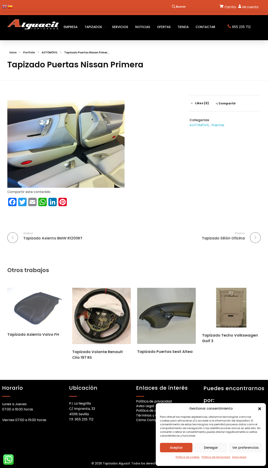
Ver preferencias (245, 447)
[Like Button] (191, 103)
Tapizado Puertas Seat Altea (165, 351)
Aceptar (176, 447)
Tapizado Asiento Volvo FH (33, 334)
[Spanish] (10, 6)
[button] (260, 408)
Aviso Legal (145, 406)
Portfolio (29, 52)
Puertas (217, 125)
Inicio (13, 52)
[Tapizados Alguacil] (33, 24)
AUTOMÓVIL (50, 52)
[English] (5, 6)
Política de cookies (188, 457)
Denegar (211, 447)
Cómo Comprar (149, 420)
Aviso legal (239, 457)
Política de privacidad (216, 457)
